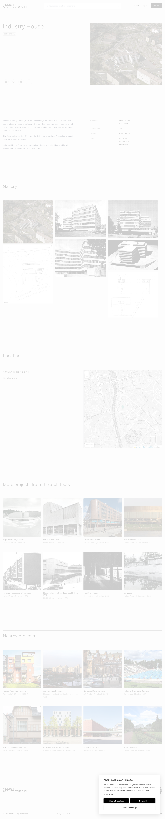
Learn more (108, 794)
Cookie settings (129, 807)
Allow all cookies (116, 801)
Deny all (143, 801)
